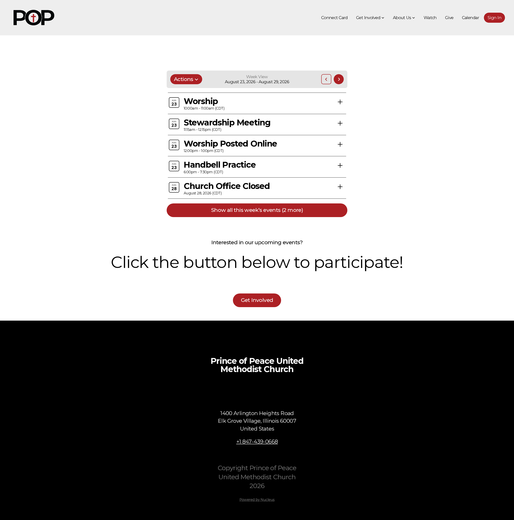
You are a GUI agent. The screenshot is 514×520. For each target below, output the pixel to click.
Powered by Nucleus (257, 499)
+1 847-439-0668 (257, 441)
